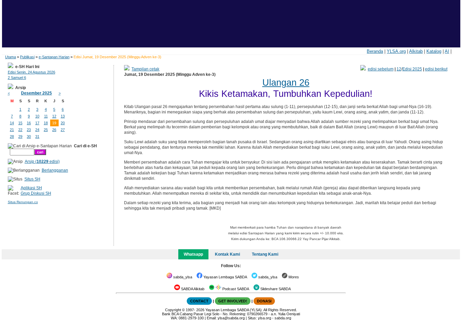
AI (447, 51)
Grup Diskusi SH (36, 193)
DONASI (264, 301)
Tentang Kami (265, 254)
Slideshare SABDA (275, 289)
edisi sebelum (381, 69)
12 (399, 69)
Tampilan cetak (145, 69)
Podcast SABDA (235, 289)
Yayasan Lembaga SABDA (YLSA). (234, 310)
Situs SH (32, 179)
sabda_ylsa (182, 277)
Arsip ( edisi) (42, 161)
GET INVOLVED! (232, 301)
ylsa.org (264, 318)
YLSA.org (396, 51)
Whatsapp (193, 254)
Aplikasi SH (31, 188)
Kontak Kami (227, 254)
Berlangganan (55, 170)
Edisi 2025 (412, 69)
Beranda (375, 51)
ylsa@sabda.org (231, 318)
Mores (293, 277)
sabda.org (283, 318)
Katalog (433, 51)
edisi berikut (436, 69)
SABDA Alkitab (192, 289)
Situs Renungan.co (23, 202)
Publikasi (27, 57)
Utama (10, 57)
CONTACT (199, 301)
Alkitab (416, 51)
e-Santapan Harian (54, 57)
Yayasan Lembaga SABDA (224, 277)
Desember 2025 (36, 93)
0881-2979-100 (191, 318)
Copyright (173, 310)
